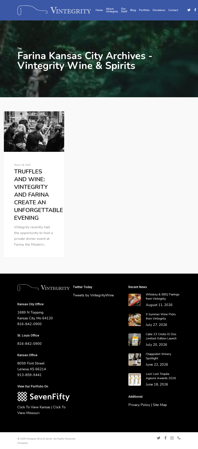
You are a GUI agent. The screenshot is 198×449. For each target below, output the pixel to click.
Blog (133, 10)
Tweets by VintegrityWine (93, 295)
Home (99, 10)
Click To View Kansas (33, 407)
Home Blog (18, 117)
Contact (173, 10)
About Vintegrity (112, 10)
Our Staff (124, 10)
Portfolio (144, 10)
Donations (159, 10)
